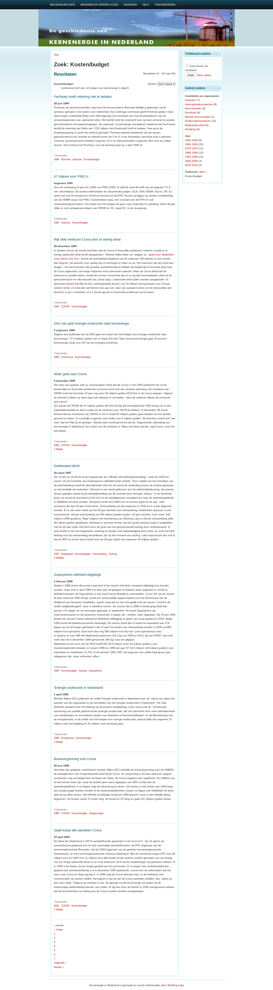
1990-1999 (191, 156)
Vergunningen (96, 813)
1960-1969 (191, 144)
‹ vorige (58, 929)
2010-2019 (191, 165)
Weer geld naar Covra (70, 374)
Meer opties (204, 75)
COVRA (65, 306)
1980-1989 (191, 152)
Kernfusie (190, 112)
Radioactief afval (194, 125)
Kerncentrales (193, 108)
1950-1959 (191, 140)
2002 (56, 905)
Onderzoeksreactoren (198, 120)
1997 (56, 554)
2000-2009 (191, 161)
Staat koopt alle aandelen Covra (77, 830)
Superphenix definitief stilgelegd (77, 575)
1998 (56, 670)
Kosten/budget (91, 159)
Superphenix (95, 670)
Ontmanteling (99, 554)
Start (56, 54)
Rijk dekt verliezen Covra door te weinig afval (87, 239)
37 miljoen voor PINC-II (71, 176)
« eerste (59, 925)
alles (202, 171)
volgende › (60, 962)
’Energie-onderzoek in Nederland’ (78, 688)
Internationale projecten (199, 104)
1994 (56, 159)
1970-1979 (191, 148)
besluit (70, 283)
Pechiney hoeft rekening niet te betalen (83, 97)
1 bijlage (58, 449)
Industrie (77, 159)
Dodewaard (67, 554)
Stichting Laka (175, 985)
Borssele (66, 159)
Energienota (67, 738)
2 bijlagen (59, 557)
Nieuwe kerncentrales (197, 116)
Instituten (190, 100)
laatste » (59, 966)
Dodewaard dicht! (67, 466)
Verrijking (190, 129)
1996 (56, 357)
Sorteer (152, 83)
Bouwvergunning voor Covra (75, 759)
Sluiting (113, 554)
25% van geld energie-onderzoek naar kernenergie (91, 323)
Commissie (67, 357)
